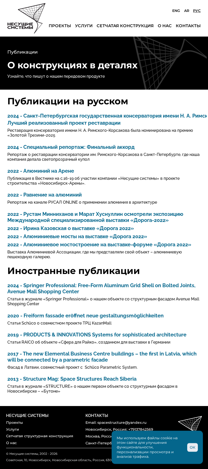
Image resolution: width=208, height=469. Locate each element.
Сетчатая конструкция (125, 25)
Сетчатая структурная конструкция (39, 436)
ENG (176, 10)
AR (186, 10)
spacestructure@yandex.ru (121, 422)
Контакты (188, 25)
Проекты (60, 25)
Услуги (84, 25)
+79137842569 (140, 429)
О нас (165, 25)
